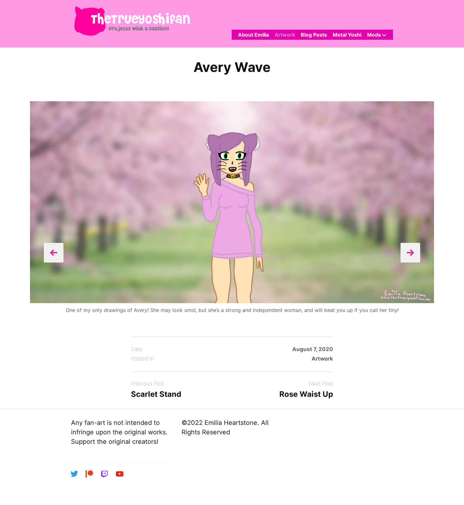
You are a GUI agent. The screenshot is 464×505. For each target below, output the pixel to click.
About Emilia (253, 35)
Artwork (285, 35)
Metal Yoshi (347, 35)
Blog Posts (314, 35)
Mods (374, 35)
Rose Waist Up (306, 394)
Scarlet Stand (156, 394)
